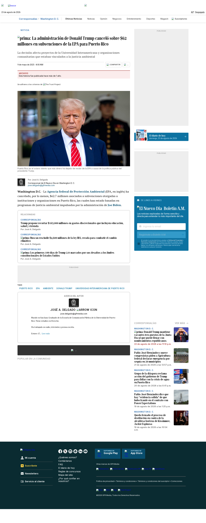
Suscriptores (181, 19)
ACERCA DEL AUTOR (74, 296)
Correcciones (176, 481)
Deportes (150, 19)
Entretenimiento (134, 19)
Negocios (117, 19)
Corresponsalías (28, 18)
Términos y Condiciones (148, 242)
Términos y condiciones (126, 481)
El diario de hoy (66, 468)
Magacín (164, 19)
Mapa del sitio (65, 475)
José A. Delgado (63, 310)
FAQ (60, 464)
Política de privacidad (105, 481)
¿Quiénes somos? (67, 457)
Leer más (46, 333)
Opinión (103, 19)
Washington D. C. (49, 18)
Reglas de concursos (69, 471)
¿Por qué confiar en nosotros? (69, 480)
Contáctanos (65, 461)
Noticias (91, 19)
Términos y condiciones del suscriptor (153, 481)
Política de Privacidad (175, 240)
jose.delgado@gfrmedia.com (41, 185)
